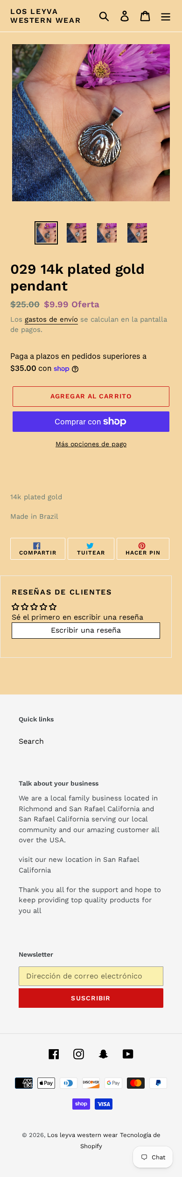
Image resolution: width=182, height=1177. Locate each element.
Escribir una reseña (86, 630)
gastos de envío (51, 319)
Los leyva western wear (45, 16)
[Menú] (165, 16)
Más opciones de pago (91, 444)
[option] (46, 233)
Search (31, 741)
